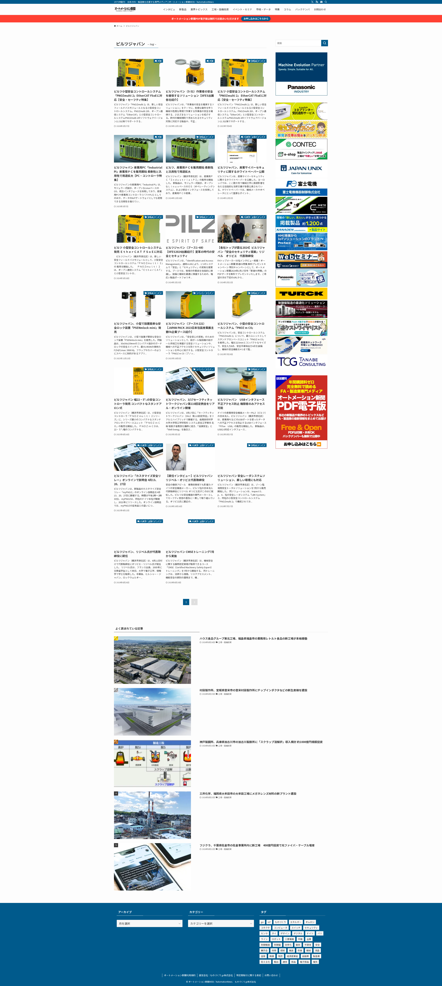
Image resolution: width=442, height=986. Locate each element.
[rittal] (301, 316)
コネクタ (265, 927)
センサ (264, 933)
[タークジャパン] (301, 298)
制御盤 (277, 944)
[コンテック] (301, 158)
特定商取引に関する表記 (248, 975)
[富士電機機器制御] (301, 194)
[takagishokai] (301, 267)
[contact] (321, 2)
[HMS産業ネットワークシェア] (301, 353)
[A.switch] (301, 118)
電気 (315, 961)
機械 (308, 950)
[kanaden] (301, 231)
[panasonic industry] (301, 94)
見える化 (265, 961)
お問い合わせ (271, 975)
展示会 (264, 950)
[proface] (301, 249)
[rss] (317, 2)
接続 (282, 950)
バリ (320, 933)
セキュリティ (311, 927)
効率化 (288, 944)
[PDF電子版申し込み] (301, 447)
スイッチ (295, 927)
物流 (280, 956)
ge (262, 922)
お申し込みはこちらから (256, 18)
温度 (263, 956)
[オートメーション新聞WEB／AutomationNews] (125, 9)
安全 (317, 944)
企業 (309, 939)
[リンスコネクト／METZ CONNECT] (301, 213)
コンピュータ (280, 927)
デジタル (298, 933)
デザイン (284, 933)
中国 (300, 939)
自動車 (305, 956)
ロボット (276, 939)
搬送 (291, 950)
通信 (285, 961)
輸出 (276, 961)
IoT (269, 922)
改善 (300, 950)
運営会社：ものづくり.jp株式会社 (216, 975)
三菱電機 (289, 939)
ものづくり (280, 922)
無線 (272, 956)
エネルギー (295, 922)
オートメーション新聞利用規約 (179, 975)
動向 (298, 944)
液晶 (317, 950)
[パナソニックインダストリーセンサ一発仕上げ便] (301, 285)
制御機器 (265, 944)
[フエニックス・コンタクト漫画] (301, 335)
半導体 (307, 944)
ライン (264, 939)
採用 (274, 950)
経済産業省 (292, 956)
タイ (274, 933)
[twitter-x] (312, 2)
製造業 (316, 956)
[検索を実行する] (324, 43)
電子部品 (304, 961)
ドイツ (310, 933)
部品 (293, 961)
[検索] (326, 2)
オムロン (310, 922)
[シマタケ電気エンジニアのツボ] (301, 137)
